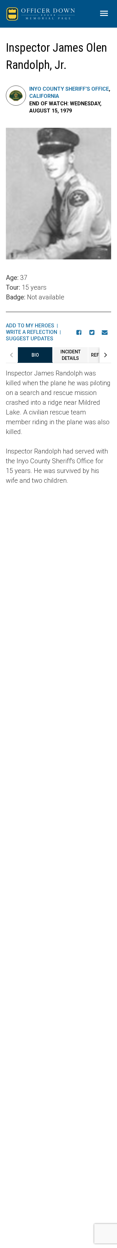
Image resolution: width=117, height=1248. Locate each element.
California (44, 96)
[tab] (35, 355)
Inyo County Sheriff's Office (69, 89)
